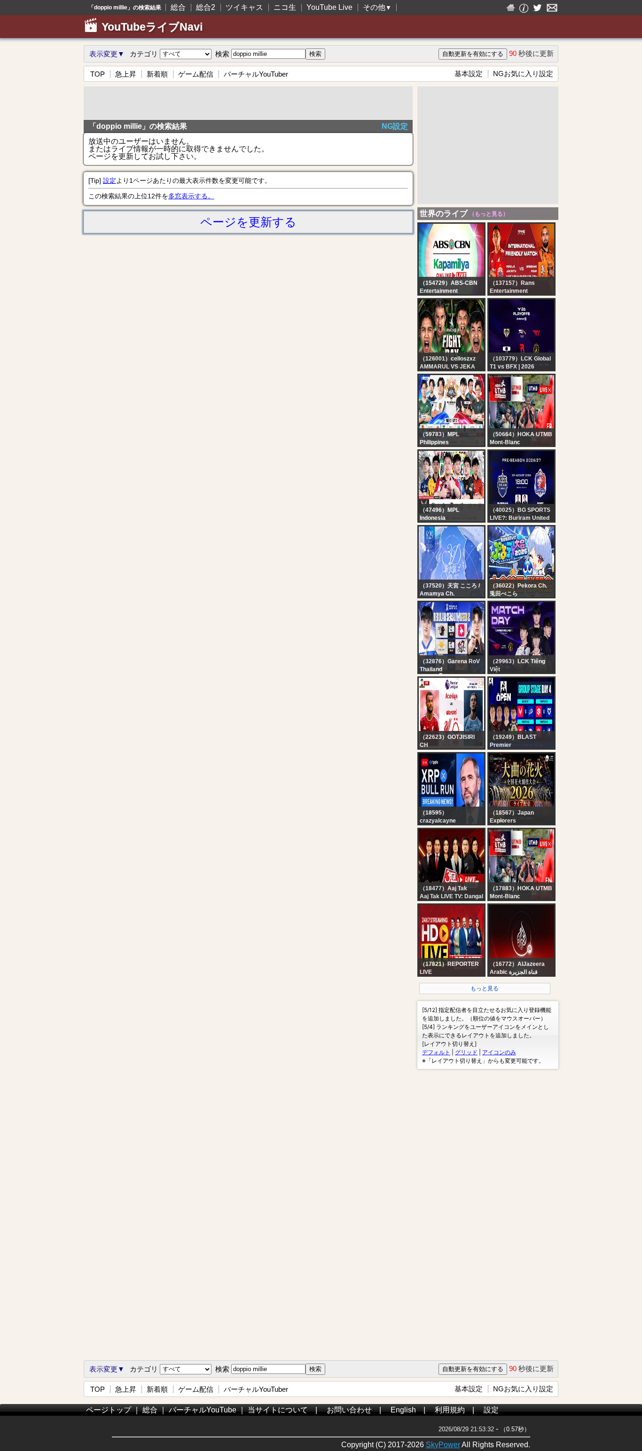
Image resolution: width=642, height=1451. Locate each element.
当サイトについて (278, 1410)
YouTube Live (329, 7)
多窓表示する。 (191, 196)
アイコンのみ (499, 1052)
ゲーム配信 (195, 74)
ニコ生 (285, 7)
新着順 (157, 74)
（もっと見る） (488, 214)
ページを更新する (248, 221)
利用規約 (450, 1410)
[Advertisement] (248, 102)
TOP (97, 74)
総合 (178, 7)
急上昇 (125, 74)
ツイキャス (244, 7)
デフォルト (436, 1052)
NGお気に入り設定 (523, 74)
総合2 (205, 7)
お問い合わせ (349, 1410)
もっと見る (484, 988)
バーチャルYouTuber (256, 74)
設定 (109, 180)
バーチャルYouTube (202, 1410)
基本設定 (468, 74)
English (403, 1410)
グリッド (466, 1052)
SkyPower (443, 1445)
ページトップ (108, 1410)
